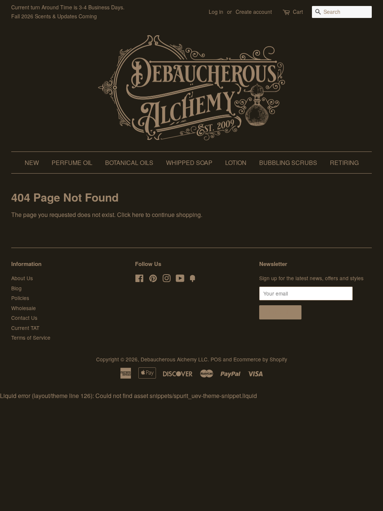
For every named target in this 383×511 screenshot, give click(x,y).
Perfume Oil (72, 162)
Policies (20, 298)
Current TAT (25, 327)
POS (216, 359)
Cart (298, 11)
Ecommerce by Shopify (260, 359)
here (138, 214)
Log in (216, 11)
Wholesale (23, 308)
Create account (254, 11)
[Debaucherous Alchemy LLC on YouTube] (180, 279)
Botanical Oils (129, 162)
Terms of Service (30, 337)
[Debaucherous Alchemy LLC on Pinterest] (153, 279)
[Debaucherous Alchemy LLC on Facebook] (139, 279)
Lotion (235, 162)
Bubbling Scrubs (288, 162)
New (32, 162)
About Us (22, 278)
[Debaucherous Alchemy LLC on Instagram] (166, 279)
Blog (16, 288)
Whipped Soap (189, 162)
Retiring (344, 162)
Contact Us (24, 317)
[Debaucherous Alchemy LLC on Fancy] (193, 279)
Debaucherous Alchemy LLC (174, 359)
